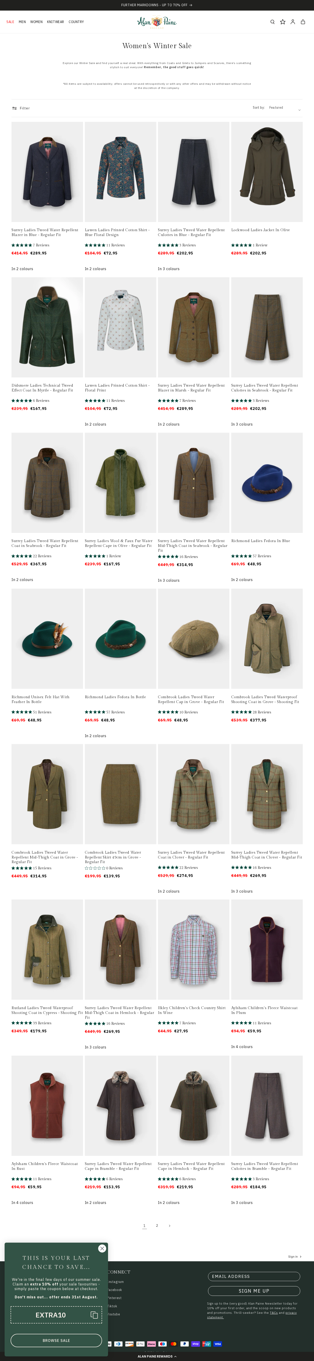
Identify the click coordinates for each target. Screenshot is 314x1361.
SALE (10, 22)
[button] (157, 1356)
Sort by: (259, 107)
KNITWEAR (55, 22)
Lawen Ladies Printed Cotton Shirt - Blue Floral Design (117, 232)
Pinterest (114, 1298)
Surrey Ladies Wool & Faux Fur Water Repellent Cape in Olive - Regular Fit (119, 543)
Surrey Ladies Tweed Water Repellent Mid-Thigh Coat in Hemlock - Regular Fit (119, 1013)
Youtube (113, 1314)
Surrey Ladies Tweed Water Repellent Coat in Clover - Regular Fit (191, 855)
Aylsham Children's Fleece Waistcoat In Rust (44, 1166)
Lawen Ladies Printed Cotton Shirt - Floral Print (117, 388)
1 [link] (144, 1225)
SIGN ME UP (254, 1291)
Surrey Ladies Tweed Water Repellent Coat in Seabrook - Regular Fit (44, 543)
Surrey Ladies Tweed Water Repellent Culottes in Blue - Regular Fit (191, 232)
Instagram (115, 1282)
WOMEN (36, 22)
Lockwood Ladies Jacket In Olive (260, 230)
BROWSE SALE (56, 1340)
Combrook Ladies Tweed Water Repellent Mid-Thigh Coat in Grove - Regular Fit (44, 857)
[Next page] (169, 1226)
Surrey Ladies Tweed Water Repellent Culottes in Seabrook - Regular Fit (264, 388)
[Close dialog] (102, 1248)
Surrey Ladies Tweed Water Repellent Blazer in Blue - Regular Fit (44, 232)
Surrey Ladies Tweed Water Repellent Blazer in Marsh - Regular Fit (191, 388)
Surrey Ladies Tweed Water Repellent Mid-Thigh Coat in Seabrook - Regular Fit (193, 546)
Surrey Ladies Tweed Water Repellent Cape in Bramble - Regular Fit (118, 1166)
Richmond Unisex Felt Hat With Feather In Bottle (40, 699)
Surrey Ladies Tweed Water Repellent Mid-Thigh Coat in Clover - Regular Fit (266, 855)
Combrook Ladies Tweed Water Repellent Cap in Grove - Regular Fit (191, 699)
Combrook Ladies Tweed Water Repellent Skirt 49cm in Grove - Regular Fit (113, 857)
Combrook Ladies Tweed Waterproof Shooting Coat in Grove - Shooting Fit (265, 699)
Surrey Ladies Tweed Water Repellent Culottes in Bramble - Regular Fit (264, 1166)
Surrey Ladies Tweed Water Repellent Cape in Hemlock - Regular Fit (191, 1166)
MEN (22, 22)
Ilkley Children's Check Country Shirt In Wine (192, 1010)
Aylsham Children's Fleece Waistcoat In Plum (264, 1010)
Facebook (114, 1290)
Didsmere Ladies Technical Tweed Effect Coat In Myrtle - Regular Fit (42, 388)
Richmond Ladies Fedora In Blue (260, 541)
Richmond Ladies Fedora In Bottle (115, 697)
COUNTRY (76, 22)
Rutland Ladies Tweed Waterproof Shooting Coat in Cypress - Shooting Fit (47, 1010)
